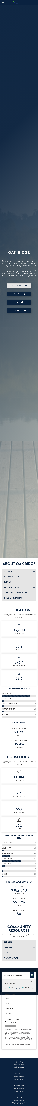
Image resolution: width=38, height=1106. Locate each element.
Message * (9, 1013)
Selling (16, 1019)
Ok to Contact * (12, 1022)
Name (7, 998)
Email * (8, 1003)
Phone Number (10, 1008)
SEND (10, 1026)
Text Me (27, 987)
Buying (9, 1019)
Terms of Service (18, 1046)
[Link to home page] (19, 2)
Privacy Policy (8, 1046)
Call (12, 987)
